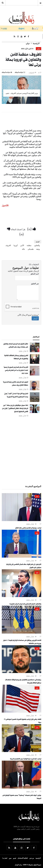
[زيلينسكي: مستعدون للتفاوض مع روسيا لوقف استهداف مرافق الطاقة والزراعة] (21, 672)
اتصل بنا (5, 858)
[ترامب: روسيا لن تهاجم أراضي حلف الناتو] (21, 520)
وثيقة (38, 249)
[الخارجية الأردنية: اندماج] (34, 401)
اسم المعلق (35, 273)
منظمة (29, 245)
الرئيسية (36, 43)
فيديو (14, 858)
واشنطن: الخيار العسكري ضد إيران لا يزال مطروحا (25, 604)
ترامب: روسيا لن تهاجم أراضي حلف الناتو (28, 528)
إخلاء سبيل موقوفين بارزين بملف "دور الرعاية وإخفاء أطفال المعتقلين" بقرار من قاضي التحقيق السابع (15, 408)
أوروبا (16, 245)
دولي (28, 43)
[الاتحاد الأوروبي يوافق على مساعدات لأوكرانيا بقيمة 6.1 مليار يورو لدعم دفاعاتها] (21, 633)
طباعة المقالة (6, 72)
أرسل (35, 318)
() (30, 228)
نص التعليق (35, 283)
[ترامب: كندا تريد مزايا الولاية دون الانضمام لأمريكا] (21, 751)
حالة (23, 249)
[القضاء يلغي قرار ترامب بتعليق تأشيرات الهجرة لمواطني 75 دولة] (21, 712)
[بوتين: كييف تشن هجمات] (21, 788)
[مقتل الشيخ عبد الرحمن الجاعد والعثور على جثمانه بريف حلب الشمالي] (34, 351)
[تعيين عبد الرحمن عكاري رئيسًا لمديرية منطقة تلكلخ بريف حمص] (34, 389)
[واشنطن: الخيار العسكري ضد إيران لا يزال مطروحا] (21, 596)
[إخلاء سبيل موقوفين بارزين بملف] (34, 413)
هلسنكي (30, 249)
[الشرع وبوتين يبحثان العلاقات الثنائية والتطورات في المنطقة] (34, 363)
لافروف (8, 245)
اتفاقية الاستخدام (23, 858)
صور (10, 858)
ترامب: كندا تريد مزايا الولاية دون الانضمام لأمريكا (25, 759)
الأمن (22, 245)
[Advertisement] (21, 450)
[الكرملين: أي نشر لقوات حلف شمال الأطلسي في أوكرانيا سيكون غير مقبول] (21, 557)
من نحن (31, 858)
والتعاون (37, 245)
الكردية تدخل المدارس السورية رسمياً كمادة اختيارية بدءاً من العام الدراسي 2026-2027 (16, 370)
